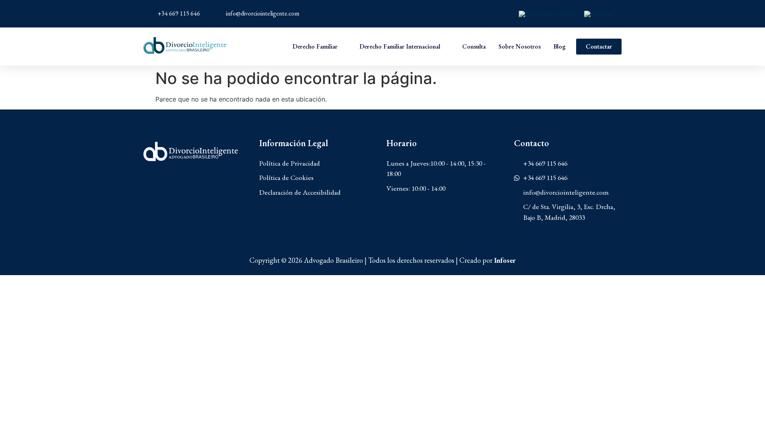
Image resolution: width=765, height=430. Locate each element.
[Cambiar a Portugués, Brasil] (547, 14)
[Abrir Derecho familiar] (343, 46)
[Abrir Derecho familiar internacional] (445, 46)
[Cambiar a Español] (599, 14)
